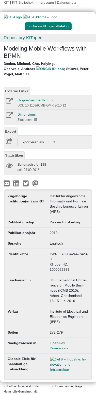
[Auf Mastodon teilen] (35, 183)
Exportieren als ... (36, 142)
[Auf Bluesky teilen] (27, 183)
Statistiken (14, 155)
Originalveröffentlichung (35, 100)
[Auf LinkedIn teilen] (17, 183)
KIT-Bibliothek (23, 2)
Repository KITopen (23, 37)
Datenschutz (66, 2)
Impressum (45, 2)
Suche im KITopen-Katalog (48, 26)
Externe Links (16, 91)
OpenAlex (57, 343)
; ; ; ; (47, 69)
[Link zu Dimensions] (9, 117)
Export (10, 131)
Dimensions (26, 114)
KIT (6, 2)
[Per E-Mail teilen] (7, 183)
